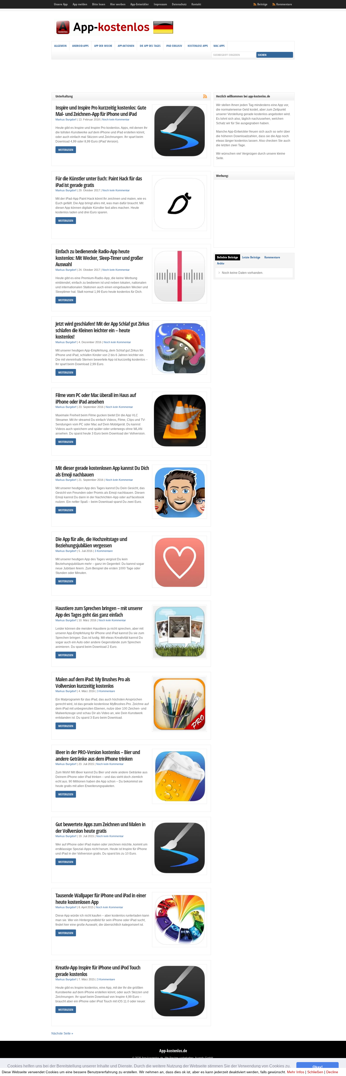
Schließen (315, 1072)
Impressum (160, 4)
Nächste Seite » (62, 1033)
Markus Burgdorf (65, 119)
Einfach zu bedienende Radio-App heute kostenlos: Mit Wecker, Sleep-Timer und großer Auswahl (99, 257)
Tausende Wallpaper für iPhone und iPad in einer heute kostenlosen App (100, 898)
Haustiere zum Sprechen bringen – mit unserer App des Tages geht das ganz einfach (98, 611)
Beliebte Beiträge (227, 257)
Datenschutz (179, 4)
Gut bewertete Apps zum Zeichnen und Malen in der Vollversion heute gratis (100, 827)
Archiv (220, 263)
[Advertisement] (173, 76)
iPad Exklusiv (174, 46)
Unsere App (61, 4)
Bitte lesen (98, 4)
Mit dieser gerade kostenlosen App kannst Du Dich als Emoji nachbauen (102, 471)
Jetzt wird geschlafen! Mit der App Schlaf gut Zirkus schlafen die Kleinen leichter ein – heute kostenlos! (102, 330)
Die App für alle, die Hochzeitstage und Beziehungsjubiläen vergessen (91, 542)
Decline (332, 1072)
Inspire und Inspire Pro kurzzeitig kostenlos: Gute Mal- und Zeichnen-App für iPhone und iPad (100, 111)
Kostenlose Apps (198, 46)
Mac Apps (219, 46)
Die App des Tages (150, 46)
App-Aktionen (126, 46)
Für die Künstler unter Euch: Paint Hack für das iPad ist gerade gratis (98, 182)
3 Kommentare (104, 550)
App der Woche (103, 46)
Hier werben (117, 4)
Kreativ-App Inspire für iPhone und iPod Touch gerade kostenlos (97, 971)
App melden (80, 4)
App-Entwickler (139, 4)
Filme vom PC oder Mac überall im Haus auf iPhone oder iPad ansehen (95, 398)
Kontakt (196, 4)
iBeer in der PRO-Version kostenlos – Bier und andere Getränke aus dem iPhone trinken (97, 755)
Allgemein (60, 46)
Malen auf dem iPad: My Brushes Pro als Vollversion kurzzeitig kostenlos (92, 682)
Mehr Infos (295, 1072)
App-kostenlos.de (173, 1050)
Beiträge (262, 4)
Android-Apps (80, 46)
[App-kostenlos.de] (114, 35)
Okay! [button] (318, 1067)
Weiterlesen (65, 150)
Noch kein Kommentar (115, 119)
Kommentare (284, 4)
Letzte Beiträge (251, 257)
